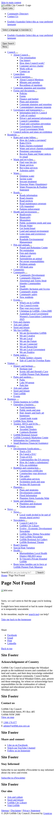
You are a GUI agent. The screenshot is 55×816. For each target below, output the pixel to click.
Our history (25, 60)
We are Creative (27, 335)
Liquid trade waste (28, 418)
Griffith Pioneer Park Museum (34, 374)
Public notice (19, 355)
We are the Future (28, 341)
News (10, 509)
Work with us (26, 68)
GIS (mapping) (27, 206)
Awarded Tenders (28, 429)
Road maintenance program (33, 203)
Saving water (26, 178)
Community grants (28, 291)
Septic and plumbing (23, 501)
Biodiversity (25, 214)
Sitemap (5, 810)
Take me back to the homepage (16, 619)
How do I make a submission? (34, 462)
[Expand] (17, 52)
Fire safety (25, 476)
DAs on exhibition (28, 465)
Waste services (27, 165)
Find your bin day (28, 162)
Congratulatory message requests (35, 107)
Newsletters (19, 520)
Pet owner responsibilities (32, 261)
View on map (7, 717)
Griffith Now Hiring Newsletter (35, 534)
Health (16, 550)
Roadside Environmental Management (31, 240)
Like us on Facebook (17, 745)
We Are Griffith (21, 330)
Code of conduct (28, 115)
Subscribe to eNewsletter (13, 778)
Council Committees (29, 121)
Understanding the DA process (34, 459)
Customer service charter (31, 66)
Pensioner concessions (30, 151)
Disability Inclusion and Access (35, 289)
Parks (22, 379)
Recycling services (29, 167)
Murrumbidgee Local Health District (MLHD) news (33, 554)
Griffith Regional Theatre (32, 542)
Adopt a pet (25, 256)
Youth (22, 286)
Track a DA (25, 451)
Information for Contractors (26, 440)
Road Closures (20, 545)
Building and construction (25, 468)
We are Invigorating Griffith (33, 333)
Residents (12, 134)
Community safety (28, 294)
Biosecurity (25, 217)
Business (11, 399)
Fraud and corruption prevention (35, 123)
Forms (23, 96)
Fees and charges (28, 253)
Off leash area (26, 267)
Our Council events (29, 305)
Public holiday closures (31, 357)
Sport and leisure (21, 327)
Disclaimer (16, 810)
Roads (16, 192)
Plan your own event (30, 308)
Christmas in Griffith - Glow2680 (36, 311)
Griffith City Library (29, 525)
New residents (26, 297)
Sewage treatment (28, 181)
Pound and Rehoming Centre (34, 247)
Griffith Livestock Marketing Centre (30, 437)
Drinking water (27, 176)
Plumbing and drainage (31, 503)
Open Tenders (26, 426)
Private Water (26, 225)
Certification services (30, 479)
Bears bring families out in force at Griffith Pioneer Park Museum (30, 565)
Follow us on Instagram (18, 750)
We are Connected (28, 344)
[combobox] (16, 30)
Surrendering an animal (31, 258)
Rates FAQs (25, 143)
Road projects (26, 200)
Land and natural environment (34, 231)
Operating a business (23, 404)
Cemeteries (18, 269)
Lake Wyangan (27, 382)
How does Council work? (32, 63)
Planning (17, 487)
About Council (20, 55)
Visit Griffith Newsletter (31, 536)
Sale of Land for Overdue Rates (35, 360)
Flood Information (28, 495)
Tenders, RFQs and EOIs (25, 424)
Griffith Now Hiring (23, 421)
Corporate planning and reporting (29, 88)
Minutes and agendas (30, 82)
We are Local (26, 338)
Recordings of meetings (31, 85)
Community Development (32, 275)
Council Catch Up (28, 523)
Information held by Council (33, 112)
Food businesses (27, 407)
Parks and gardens (22, 377)
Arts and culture (21, 324)
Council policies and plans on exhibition (32, 132)
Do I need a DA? (28, 454)
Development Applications (26, 448)
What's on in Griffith (29, 302)
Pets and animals (21, 245)
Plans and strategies (29, 101)
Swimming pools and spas (32, 481)
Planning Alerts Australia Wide (34, 498)
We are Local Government (32, 349)
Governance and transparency (27, 110)
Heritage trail (26, 368)
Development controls (30, 492)
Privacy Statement (31, 810)
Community (19, 272)
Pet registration (27, 250)
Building (11, 446)
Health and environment (25, 212)
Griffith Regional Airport (25, 435)
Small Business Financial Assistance (30, 443)
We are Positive (27, 352)
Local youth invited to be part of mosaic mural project (35, 516)
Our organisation (28, 57)
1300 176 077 (10, 722)
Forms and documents (24, 90)
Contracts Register (28, 432)
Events (16, 300)
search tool (34, 614)
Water (16, 173)
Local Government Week (32, 129)
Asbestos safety (27, 170)
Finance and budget (29, 99)
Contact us (25, 71)
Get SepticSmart (27, 228)
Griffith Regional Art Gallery (34, 539)
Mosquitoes (25, 220)
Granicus (47, 813)
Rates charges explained (31, 145)
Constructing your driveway (33, 473)
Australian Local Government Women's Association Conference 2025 (36, 316)
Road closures (26, 198)
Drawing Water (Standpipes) (33, 184)
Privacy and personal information (35, 118)
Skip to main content (11, 2)
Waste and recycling (23, 159)
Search (4, 572)
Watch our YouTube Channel (21, 748)
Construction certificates (31, 470)
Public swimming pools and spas (35, 223)
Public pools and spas (30, 410)
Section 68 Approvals (30, 484)
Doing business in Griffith (25, 402)
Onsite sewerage (27, 506)
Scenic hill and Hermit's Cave (34, 371)
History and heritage (23, 366)
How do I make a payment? (33, 140)
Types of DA (26, 457)
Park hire (24, 385)
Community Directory (30, 278)
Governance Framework (31, 126)
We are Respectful (28, 346)
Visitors (11, 363)
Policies (23, 93)
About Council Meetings (31, 79)
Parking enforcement (30, 209)
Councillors (19, 74)
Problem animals (28, 264)
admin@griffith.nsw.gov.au (16, 726)
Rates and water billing (24, 137)
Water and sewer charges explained (36, 148)
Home (4, 575)
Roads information (28, 195)
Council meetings (21, 77)
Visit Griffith (19, 393)
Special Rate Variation (24, 547)
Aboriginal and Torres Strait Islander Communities (33, 282)
